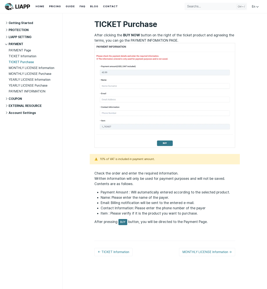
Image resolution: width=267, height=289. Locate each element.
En (254, 6)
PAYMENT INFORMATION (27, 91)
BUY (122, 222)
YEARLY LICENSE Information (29, 79)
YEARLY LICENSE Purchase (28, 85)
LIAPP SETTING (20, 37)
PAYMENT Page (20, 50)
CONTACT (110, 6)
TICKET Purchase (21, 62)
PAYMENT (16, 44)
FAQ (82, 6)
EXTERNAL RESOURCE (25, 106)
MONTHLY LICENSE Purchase (30, 74)
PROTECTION (19, 30)
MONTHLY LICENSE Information (31, 68)
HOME (40, 6)
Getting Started (21, 23)
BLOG (94, 6)
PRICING (55, 6)
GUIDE (70, 6)
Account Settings (22, 113)
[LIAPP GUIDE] (17, 7)
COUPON (15, 99)
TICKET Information (22, 56)
